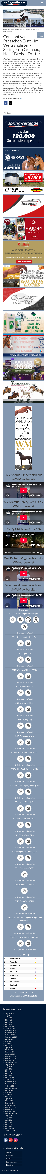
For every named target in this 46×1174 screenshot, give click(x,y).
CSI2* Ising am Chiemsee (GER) (24, 852)
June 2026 (9, 1018)
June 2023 (9, 1094)
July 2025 (8, 1041)
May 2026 (8, 1020)
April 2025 (8, 1048)
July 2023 (8, 1092)
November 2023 (10, 1084)
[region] (23, 438)
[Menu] (42, 3)
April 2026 (8, 1022)
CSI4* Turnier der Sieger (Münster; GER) (24, 786)
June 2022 (9, 1120)
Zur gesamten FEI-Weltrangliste (23, 996)
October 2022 (10, 1111)
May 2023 (8, 1096)
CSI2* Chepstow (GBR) (24, 703)
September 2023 (11, 1088)
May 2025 (8, 1045)
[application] (23, 543)
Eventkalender (23, 610)
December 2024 (10, 1056)
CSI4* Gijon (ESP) (24, 653)
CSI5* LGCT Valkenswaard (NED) (24, 753)
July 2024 (8, 1067)
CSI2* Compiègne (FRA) (24, 901)
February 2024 (10, 1077)
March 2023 (9, 1101)
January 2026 (10, 1028)
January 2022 (10, 1131)
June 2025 (9, 1043)
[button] (5, 103)
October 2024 (10, 1060)
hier (21, 98)
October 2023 (10, 1086)
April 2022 (8, 1124)
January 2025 (10, 1054)
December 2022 (10, 1107)
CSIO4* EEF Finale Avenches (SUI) (24, 769)
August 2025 (9, 1039)
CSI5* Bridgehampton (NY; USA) (24, 637)
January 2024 (10, 1079)
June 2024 (9, 1069)
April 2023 (8, 1099)
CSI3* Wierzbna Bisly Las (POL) (24, 670)
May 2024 (8, 1071)
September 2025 (11, 1037)
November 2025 (10, 1033)
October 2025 (10, 1035)
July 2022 (8, 1118)
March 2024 (9, 1075)
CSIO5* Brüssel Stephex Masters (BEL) (24, 613)
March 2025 (9, 1050)
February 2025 (10, 1052)
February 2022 (10, 1128)
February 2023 (10, 1103)
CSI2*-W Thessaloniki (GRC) (24, 819)
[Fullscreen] (41, 553)
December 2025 (10, 1030)
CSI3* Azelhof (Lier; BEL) (24, 802)
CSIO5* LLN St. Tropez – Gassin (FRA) (24, 937)
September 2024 (11, 1062)
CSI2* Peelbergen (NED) (24, 868)
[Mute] (38, 553)
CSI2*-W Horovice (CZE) (24, 686)
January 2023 (10, 1105)
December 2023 (10, 1082)
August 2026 (9, 1013)
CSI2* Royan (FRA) (24, 720)
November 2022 (10, 1109)
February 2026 (10, 1026)
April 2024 (8, 1073)
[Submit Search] (4, 113)
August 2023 (9, 1090)
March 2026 (9, 1024)
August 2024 (9, 1065)
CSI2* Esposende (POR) (24, 885)
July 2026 (8, 1016)
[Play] (6, 553)
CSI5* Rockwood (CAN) (24, 736)
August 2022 (9, 1116)
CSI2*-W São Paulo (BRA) (24, 835)
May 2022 (8, 1122)
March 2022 (9, 1126)
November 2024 (10, 1058)
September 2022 (11, 1113)
